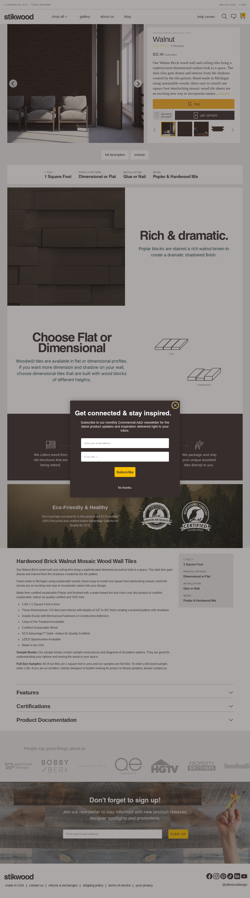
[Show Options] (165, 456)
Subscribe (125, 472)
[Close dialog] (175, 405)
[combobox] (124, 456)
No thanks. (125, 487)
